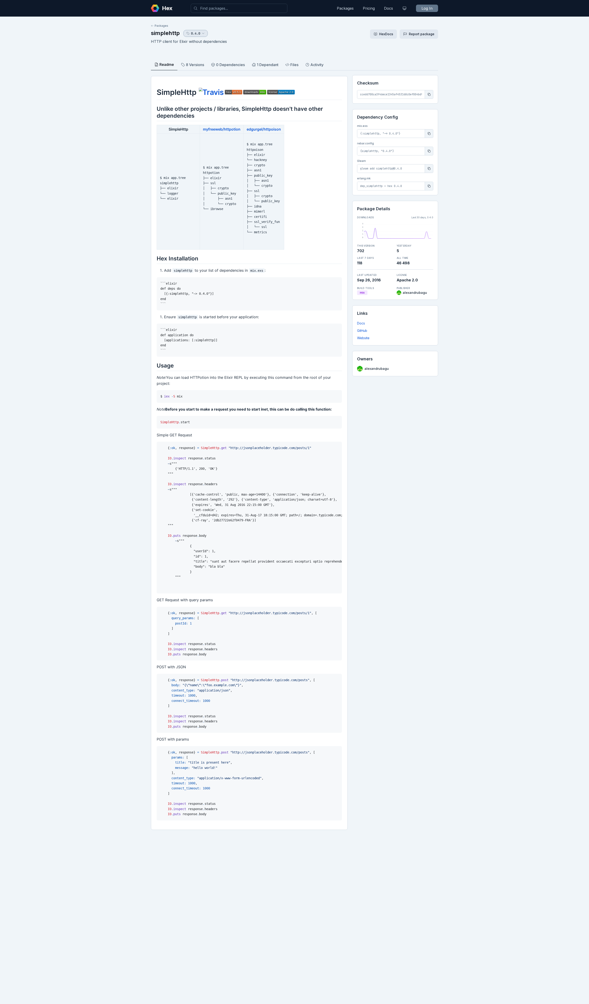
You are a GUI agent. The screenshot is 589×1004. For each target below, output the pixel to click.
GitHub (362, 331)
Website (363, 338)
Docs (388, 8)
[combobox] (239, 8)
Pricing (369, 8)
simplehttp (165, 33)
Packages (345, 8)
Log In (427, 8)
